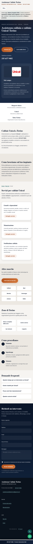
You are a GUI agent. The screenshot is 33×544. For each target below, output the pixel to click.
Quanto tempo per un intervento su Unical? (16, 380)
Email (3, 434)
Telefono (3, 427)
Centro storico (24, 322)
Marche (7, 186)
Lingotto (24, 329)
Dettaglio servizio (10, 216)
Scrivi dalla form (21, 49)
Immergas (24, 293)
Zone (4, 523)
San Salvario (9, 329)
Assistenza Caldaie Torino (16, 3)
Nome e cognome (6, 420)
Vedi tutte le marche (10, 280)
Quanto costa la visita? (9, 396)
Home (3, 186)
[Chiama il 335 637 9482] (30, 532)
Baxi (24, 288)
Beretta (9, 293)
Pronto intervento (7, 503)
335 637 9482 (7, 58)
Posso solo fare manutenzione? (12, 391)
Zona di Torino (5, 441)
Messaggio (4, 449)
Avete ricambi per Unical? (10, 385)
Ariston (9, 299)
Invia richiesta (8, 466)
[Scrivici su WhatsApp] (30, 536)
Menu (4, 8)
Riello (24, 299)
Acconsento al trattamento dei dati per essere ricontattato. (17, 462)
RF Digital (20, 529)
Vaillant (9, 288)
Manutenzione (6, 507)
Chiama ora (7, 49)
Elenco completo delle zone (7, 322)
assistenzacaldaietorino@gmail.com (11, 492)
